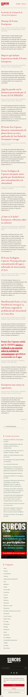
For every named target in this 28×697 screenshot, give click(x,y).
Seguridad (6, 635)
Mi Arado (6, 621)
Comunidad (13, 29)
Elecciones (6, 608)
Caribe (5, 587)
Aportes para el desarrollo (11, 579)
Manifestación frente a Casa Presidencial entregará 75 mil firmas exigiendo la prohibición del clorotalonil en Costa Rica (14, 307)
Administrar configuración (14, 692)
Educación (6, 603)
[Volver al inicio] (5, 4)
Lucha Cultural (8, 616)
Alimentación (7, 574)
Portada (18, 4)
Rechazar (14, 688)
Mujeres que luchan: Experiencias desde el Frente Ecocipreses (14, 58)
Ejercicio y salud (8, 605)
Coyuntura (6, 592)
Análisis (6, 576)
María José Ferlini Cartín (12, 28)
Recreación (6, 629)
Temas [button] (23, 4)
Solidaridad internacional (10, 640)
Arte (5, 582)
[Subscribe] (25, 668)
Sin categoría (7, 637)
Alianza (6, 571)
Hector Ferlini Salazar (12, 360)
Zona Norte (7, 648)
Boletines (6, 584)
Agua (9, 29)
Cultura (6, 595)
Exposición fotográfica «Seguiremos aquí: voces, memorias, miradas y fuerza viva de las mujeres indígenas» (14, 510)
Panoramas (7, 624)
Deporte (6, 598)
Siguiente (23, 419)
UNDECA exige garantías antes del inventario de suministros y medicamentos (13, 446)
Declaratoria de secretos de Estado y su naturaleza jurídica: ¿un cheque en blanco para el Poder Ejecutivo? (13, 490)
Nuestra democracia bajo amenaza (13, 473)
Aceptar (14, 685)
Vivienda (6, 645)
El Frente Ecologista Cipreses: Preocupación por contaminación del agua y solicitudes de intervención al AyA (13, 263)
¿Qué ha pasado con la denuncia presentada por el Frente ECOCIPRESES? (13, 92)
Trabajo (6, 643)
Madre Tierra (19, 101)
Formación (6, 613)
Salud (5, 31)
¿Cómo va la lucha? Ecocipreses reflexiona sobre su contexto (13, 219)
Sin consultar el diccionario (11, 464)
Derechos (19, 29)
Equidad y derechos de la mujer (12, 611)
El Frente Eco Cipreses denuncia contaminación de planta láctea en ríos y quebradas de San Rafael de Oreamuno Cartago (13, 133)
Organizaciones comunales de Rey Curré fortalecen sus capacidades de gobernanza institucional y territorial (13, 469)
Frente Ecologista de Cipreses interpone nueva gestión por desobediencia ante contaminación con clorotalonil (12, 177)
